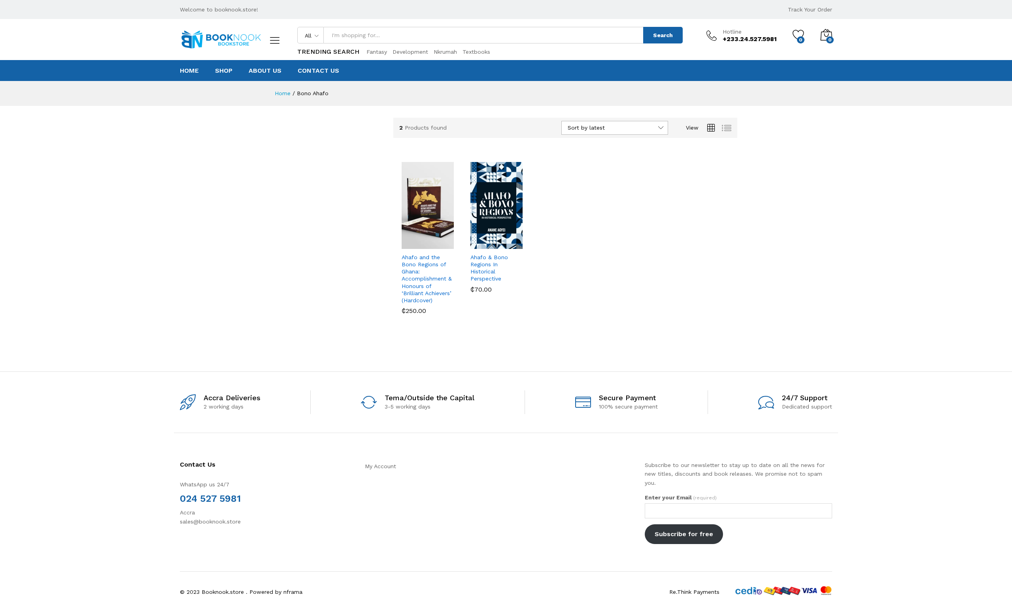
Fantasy (376, 52)
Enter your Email (681, 497)
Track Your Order (810, 9)
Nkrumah (445, 52)
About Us (265, 71)
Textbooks (476, 52)
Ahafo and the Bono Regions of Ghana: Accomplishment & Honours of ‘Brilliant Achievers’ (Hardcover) (427, 278)
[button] (404, 240)
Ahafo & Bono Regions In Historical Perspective (489, 268)
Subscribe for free (684, 534)
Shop (223, 71)
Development (410, 52)
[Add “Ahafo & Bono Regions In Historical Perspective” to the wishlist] (497, 240)
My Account (380, 466)
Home (189, 71)
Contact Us (318, 71)
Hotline (732, 31)
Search (663, 35)
